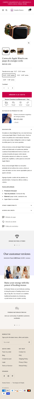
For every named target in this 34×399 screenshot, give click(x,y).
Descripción (6, 129)
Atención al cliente (10, 221)
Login (3, 362)
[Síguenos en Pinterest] (12, 376)
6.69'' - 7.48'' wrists (8, 80)
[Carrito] (29, 10)
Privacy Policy (23, 362)
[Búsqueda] (6, 10)
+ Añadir (16, 122)
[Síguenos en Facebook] (4, 376)
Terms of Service (7, 365)
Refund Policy (23, 365)
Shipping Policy (23, 359)
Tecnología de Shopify (18, 382)
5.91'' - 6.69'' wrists (22, 75)
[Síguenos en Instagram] (8, 376)
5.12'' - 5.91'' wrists (8, 75)
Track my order (6, 352)
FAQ (20, 355)
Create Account (6, 359)
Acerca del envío (8, 210)
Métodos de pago (10, 217)
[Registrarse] (29, 342)
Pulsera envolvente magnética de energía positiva (22, 115)
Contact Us (22, 352)
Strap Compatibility (9, 205)
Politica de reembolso (11, 226)
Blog (3, 355)
